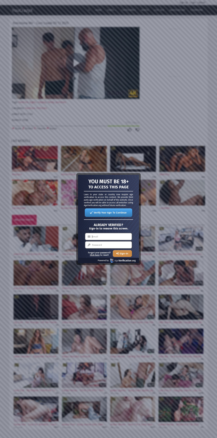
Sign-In (124, 253)
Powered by (103, 260)
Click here (95, 255)
